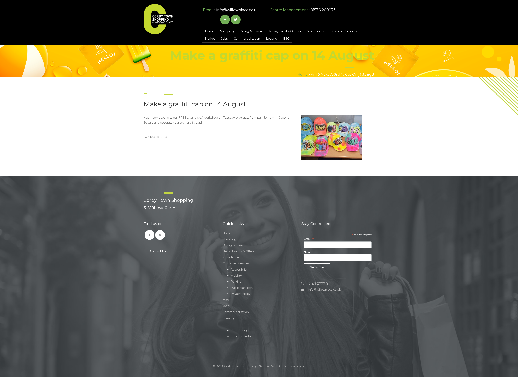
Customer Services (343, 31)
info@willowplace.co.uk (237, 10)
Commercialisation (247, 38)
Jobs (224, 38)
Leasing (271, 38)
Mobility (236, 275)
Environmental (241, 336)
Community (239, 330)
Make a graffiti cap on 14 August (347, 74)
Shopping (227, 31)
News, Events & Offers (285, 31)
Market (210, 38)
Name (307, 252)
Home (209, 31)
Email (309, 239)
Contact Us (158, 251)
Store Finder (315, 31)
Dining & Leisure (251, 31)
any (314, 74)
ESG (286, 38)
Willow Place (158, 19)
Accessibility (239, 269)
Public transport (242, 288)
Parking (236, 282)
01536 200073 (318, 283)
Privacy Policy (240, 294)
